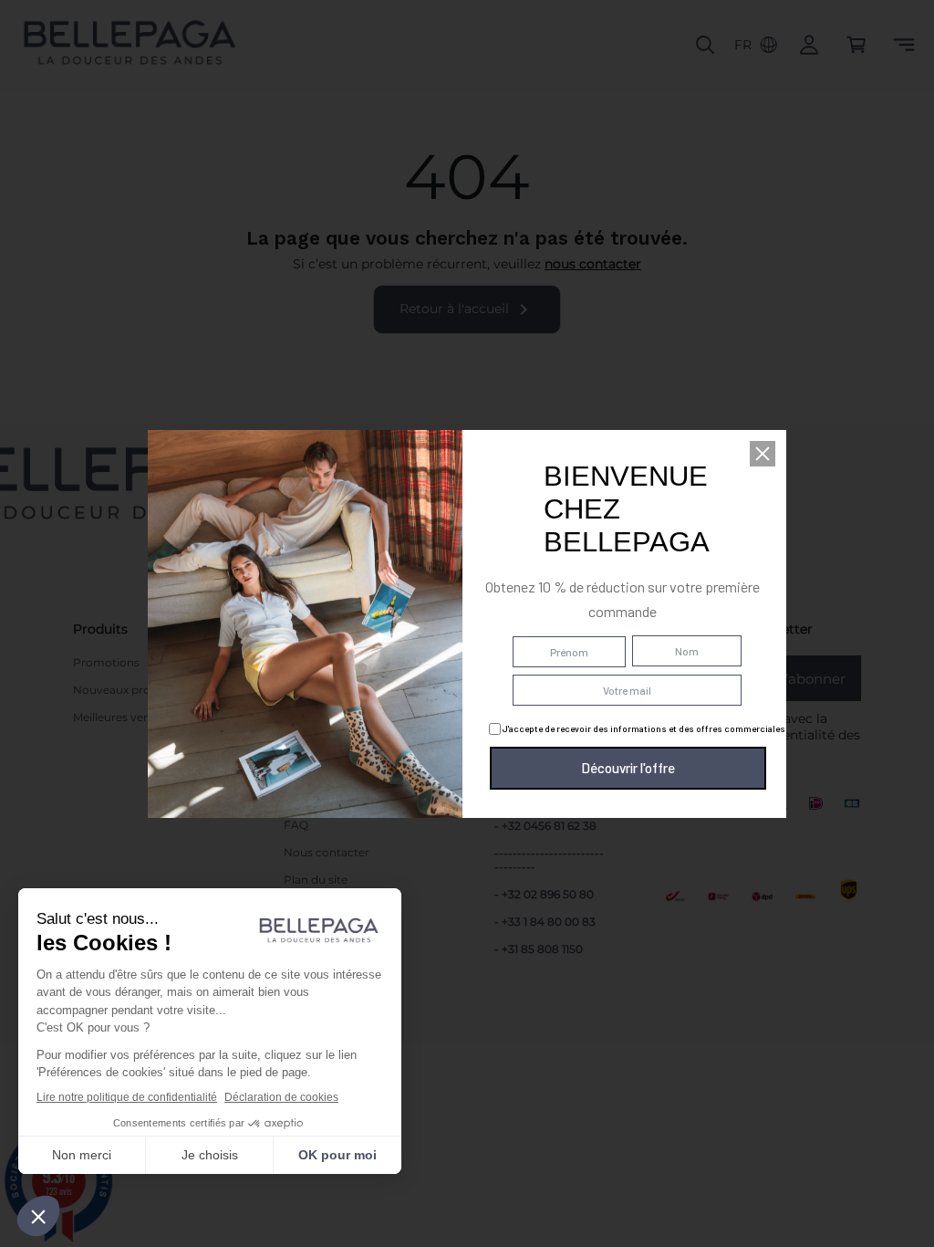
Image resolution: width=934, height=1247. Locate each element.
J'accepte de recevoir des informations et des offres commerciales (643, 728)
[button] (762, 453)
